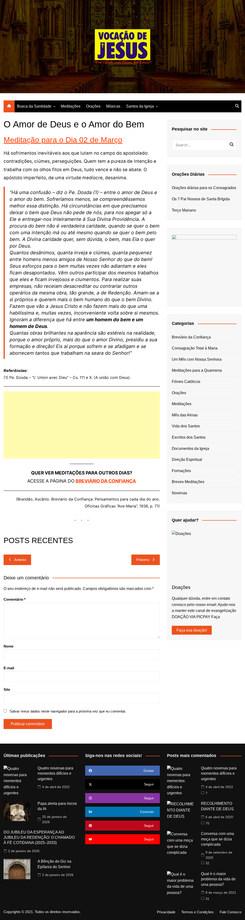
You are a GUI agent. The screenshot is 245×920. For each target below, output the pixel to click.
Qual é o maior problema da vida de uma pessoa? (218, 879)
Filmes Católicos (186, 382)
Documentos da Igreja (190, 448)
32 (207, 863)
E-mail (9, 668)
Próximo (142, 560)
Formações (181, 471)
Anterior (20, 560)
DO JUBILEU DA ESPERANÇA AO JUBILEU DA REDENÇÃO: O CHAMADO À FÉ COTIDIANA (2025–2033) (39, 837)
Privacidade (166, 912)
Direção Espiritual (187, 459)
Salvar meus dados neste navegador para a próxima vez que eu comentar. (68, 711)
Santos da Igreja (140, 106)
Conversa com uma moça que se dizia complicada (217, 839)
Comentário (15, 599)
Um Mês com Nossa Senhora (197, 359)
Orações (93, 106)
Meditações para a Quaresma (197, 370)
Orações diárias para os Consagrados (204, 188)
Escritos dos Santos (189, 437)
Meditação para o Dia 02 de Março (63, 140)
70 (207, 823)
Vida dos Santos (186, 426)
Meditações (70, 106)
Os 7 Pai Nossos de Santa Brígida (201, 199)
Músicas (113, 106)
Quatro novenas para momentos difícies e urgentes (55, 773)
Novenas (179, 493)
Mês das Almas (185, 415)
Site (7, 689)
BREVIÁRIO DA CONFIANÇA (106, 481)
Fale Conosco (230, 912)
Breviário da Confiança (191, 337)
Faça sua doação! (192, 630)
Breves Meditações (188, 482)
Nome (8, 646)
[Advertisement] (82, 425)
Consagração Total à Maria (194, 348)
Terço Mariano (184, 210)
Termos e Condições (197, 912)
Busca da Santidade (34, 106)
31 (207, 899)
